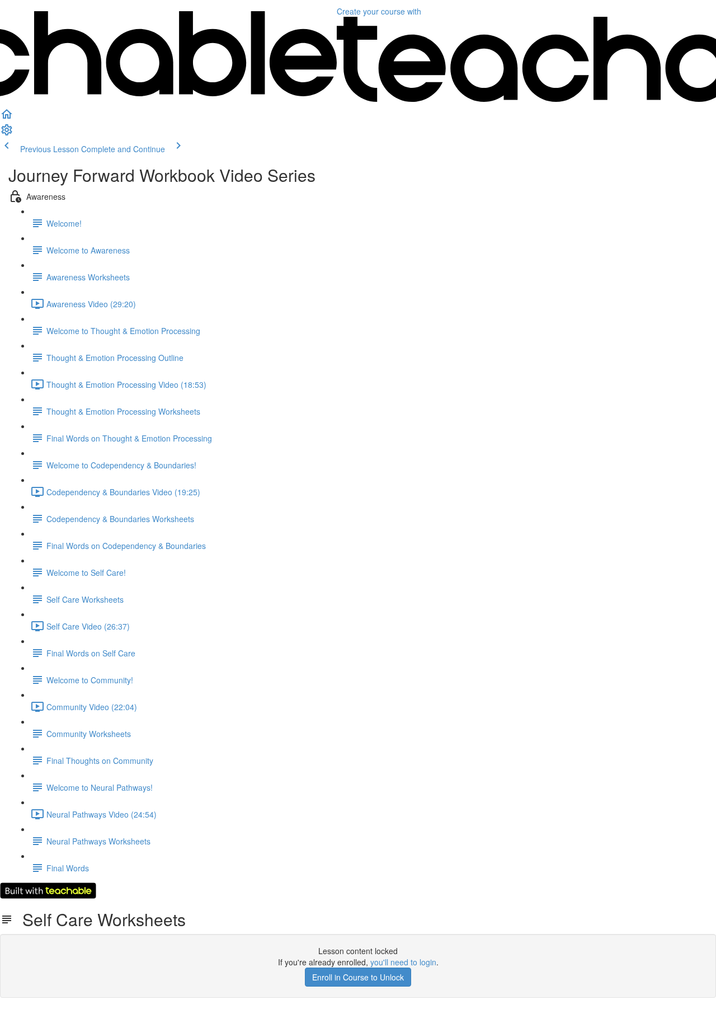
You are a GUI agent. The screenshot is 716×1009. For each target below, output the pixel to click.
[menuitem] (6, 133)
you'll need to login (403, 962)
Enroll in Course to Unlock (358, 977)
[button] (6, 117)
